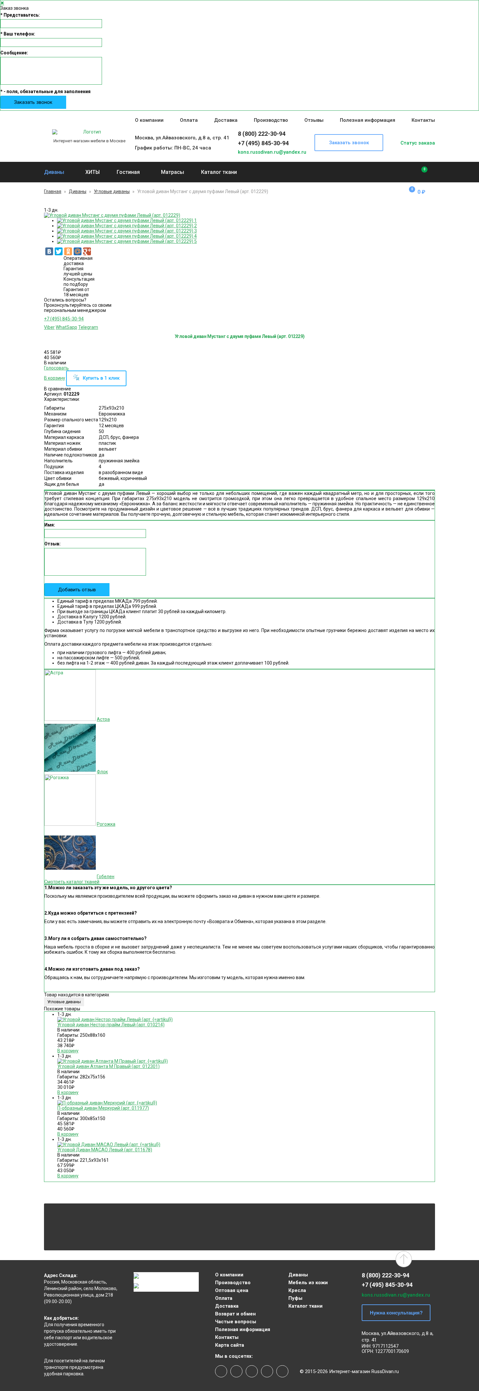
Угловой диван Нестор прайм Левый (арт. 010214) (111, 1024)
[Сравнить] (420, 172)
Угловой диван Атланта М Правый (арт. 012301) (108, 1066)
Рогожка (106, 824)
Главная (52, 191)
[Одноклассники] (68, 251)
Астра (103, 719)
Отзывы (314, 120)
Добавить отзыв (77, 590)
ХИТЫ (92, 172)
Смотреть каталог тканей (71, 881)
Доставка (226, 120)
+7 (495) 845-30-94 (263, 143)
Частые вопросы (235, 1322)
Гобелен (105, 876)
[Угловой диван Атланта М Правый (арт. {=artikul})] (112, 1061)
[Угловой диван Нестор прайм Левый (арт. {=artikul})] (115, 1019)
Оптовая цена (231, 1290)
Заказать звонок (33, 102)
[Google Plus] (87, 251)
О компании (149, 120)
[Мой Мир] (77, 251)
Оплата (189, 120)
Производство (271, 120)
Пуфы (295, 1298)
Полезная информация (367, 120)
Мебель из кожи (308, 1283)
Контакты (423, 120)
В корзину (54, 378)
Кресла (297, 1290)
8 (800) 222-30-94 (261, 133)
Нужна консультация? (396, 1312)
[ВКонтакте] (49, 251)
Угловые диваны (112, 191)
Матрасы (172, 172)
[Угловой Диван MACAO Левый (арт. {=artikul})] (108, 1144)
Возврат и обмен (235, 1314)
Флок (102, 771)
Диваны (54, 172)
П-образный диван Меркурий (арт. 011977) (103, 1108)
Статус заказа (417, 143)
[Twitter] (59, 251)
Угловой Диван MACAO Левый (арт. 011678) (104, 1149)
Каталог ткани (219, 172)
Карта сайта (229, 1345)
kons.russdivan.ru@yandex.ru (272, 152)
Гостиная (128, 172)
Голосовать (56, 368)
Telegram (88, 327)
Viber (49, 327)
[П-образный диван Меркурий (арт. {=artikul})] (107, 1102)
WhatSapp (66, 327)
